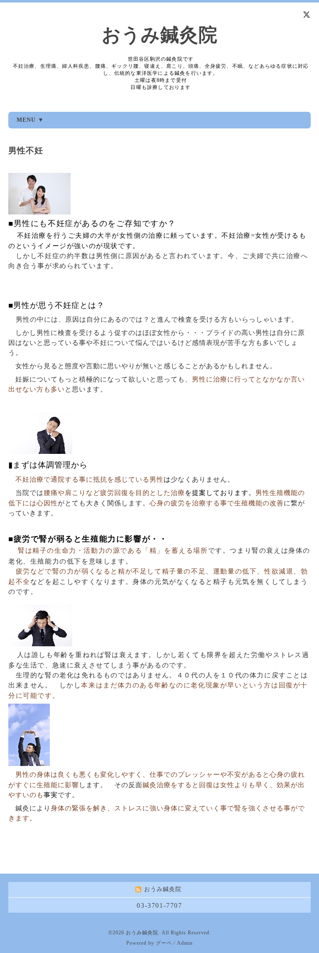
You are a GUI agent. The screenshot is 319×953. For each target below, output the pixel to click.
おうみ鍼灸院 (160, 35)
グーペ (164, 943)
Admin (185, 943)
